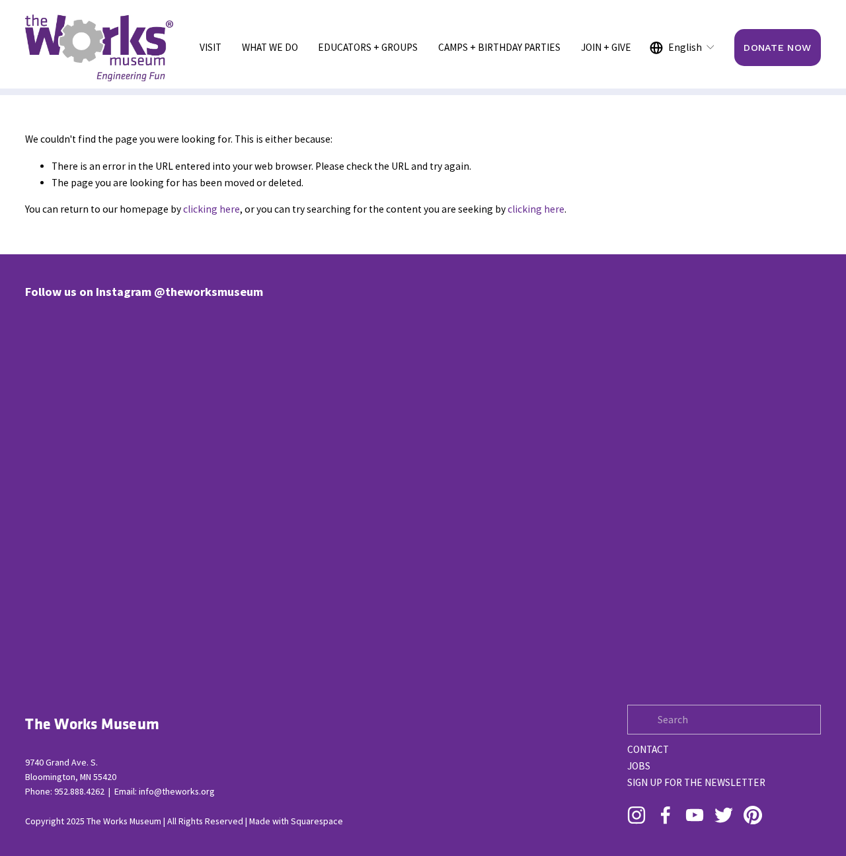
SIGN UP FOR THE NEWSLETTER (696, 782)
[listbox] (683, 47)
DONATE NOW (777, 47)
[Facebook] (665, 815)
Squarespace (317, 821)
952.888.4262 (79, 791)
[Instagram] (636, 815)
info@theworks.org (177, 791)
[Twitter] (723, 815)
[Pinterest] (753, 815)
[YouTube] (694, 815)
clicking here (211, 209)
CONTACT (648, 749)
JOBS (638, 766)
